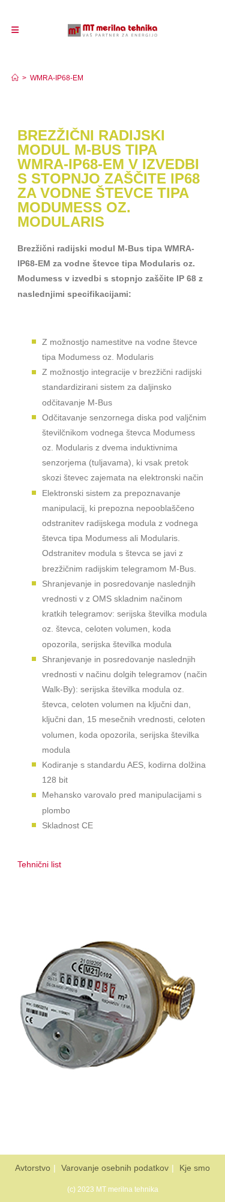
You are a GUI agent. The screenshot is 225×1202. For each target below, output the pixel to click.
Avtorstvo (32, 1168)
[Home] (15, 78)
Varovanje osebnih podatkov (115, 1168)
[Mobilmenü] (15, 30)
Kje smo (194, 1168)
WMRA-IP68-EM (56, 78)
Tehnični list (40, 864)
